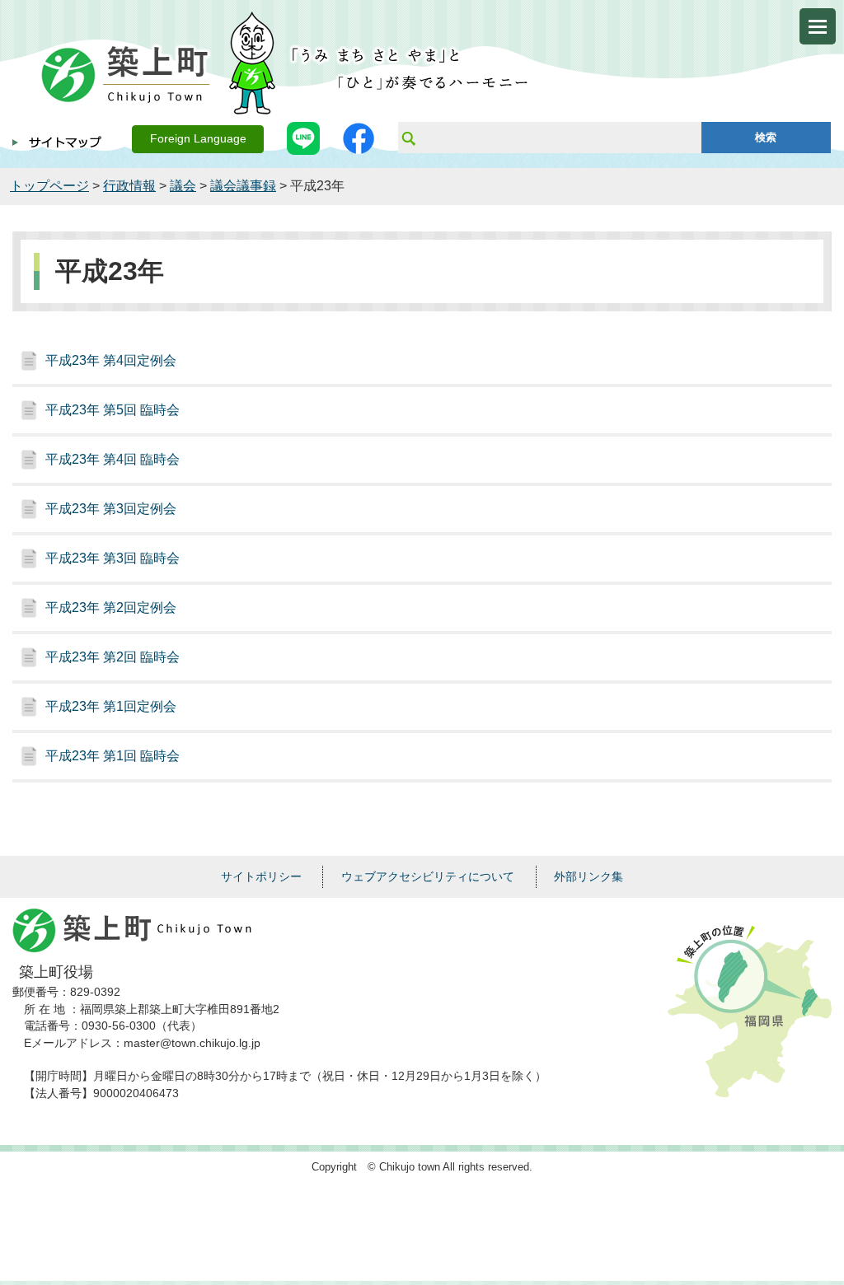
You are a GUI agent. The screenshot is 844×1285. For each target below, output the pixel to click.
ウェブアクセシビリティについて (427, 876)
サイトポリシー (261, 876)
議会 (183, 186)
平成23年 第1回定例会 (110, 706)
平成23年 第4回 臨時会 (112, 459)
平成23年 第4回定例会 (110, 360)
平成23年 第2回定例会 (110, 607)
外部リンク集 (588, 876)
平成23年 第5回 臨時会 (112, 410)
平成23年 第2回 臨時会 (112, 657)
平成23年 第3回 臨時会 (112, 558)
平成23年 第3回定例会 (110, 509)
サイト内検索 (408, 137)
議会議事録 (243, 186)
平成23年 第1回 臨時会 (112, 756)
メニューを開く (817, 26)
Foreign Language (198, 139)
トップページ (49, 186)
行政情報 (129, 186)
